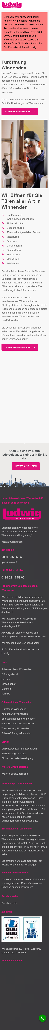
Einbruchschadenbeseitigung (17, 758)
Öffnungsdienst (9, 674)
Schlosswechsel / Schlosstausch (19, 748)
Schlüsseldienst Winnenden (16, 669)
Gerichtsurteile (9, 903)
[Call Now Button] (42, 1018)
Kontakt (5, 693)
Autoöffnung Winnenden (14, 713)
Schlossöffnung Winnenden (16, 733)
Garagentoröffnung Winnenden (18, 723)
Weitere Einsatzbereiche (14, 773)
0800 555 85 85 (11, 557)
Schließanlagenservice (13, 753)
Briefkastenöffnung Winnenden (18, 718)
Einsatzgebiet (8, 683)
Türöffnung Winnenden (13, 709)
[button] (46, 5)
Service (5, 679)
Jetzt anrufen (26, 466)
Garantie (6, 688)
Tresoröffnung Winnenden (15, 728)
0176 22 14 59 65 (12, 577)
